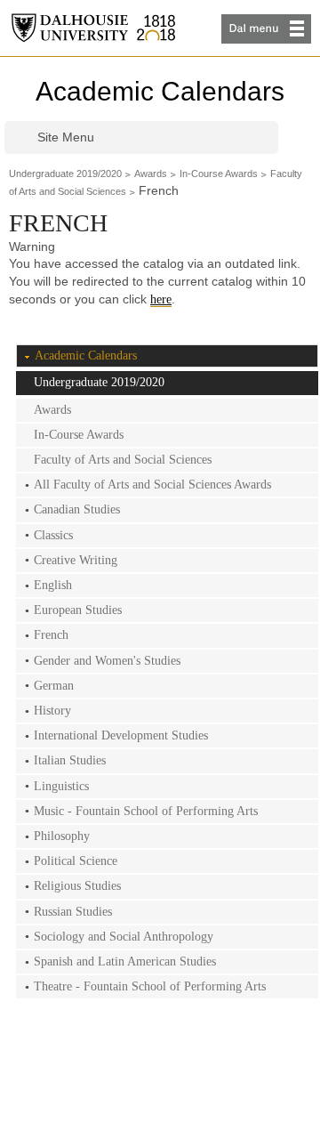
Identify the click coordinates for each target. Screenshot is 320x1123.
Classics (53, 535)
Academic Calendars (160, 91)
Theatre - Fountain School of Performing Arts (150, 986)
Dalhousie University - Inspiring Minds (93, 28)
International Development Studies (121, 735)
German (54, 685)
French (51, 635)
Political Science (75, 861)
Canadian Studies (77, 509)
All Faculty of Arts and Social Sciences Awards (152, 484)
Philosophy (62, 836)
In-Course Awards (219, 173)
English (53, 585)
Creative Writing (75, 560)
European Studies (78, 610)
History (52, 710)
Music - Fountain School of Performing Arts (146, 811)
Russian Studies (73, 911)
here (161, 299)
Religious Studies (77, 886)
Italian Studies (70, 760)
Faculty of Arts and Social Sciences (123, 459)
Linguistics (61, 786)
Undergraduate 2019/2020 (65, 173)
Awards (150, 173)
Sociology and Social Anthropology (123, 936)
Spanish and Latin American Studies (125, 961)
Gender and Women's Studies (107, 660)
